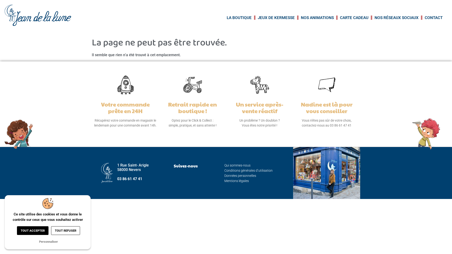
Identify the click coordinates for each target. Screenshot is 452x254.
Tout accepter (33, 230)
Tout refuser (65, 230)
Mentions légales (236, 181)
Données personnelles (240, 176)
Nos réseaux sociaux (397, 17)
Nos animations (317, 17)
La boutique (239, 17)
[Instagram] (185, 177)
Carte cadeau (354, 17)
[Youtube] (197, 177)
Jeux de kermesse (276, 17)
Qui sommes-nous (237, 165)
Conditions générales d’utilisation (248, 170)
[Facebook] (174, 177)
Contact (434, 17)
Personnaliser (48, 241)
